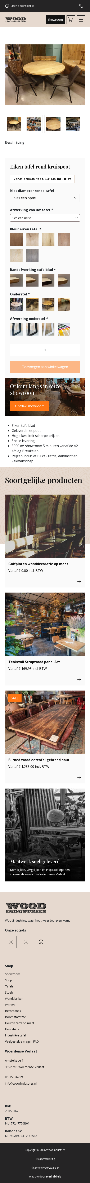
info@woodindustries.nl (21, 1083)
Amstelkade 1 (14, 1060)
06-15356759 (14, 1077)
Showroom (55, 20)
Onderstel (20, 294)
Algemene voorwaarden (45, 1167)
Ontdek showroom (29, 406)
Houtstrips (12, 1029)
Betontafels (13, 1011)
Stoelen (10, 992)
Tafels (9, 986)
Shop (8, 980)
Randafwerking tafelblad (33, 269)
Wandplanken (14, 999)
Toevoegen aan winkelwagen (45, 366)
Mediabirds (53, 1176)
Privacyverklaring (45, 1159)
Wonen (10, 1005)
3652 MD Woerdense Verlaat (24, 1067)
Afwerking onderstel (29, 318)
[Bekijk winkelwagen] (71, 19)
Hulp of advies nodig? (82, 6)
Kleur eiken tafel (25, 229)
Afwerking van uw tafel (31, 210)
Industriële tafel (15, 1035)
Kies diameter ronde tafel (32, 190)
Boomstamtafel (16, 1017)
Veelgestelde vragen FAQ (22, 1041)
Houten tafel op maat (19, 1023)
